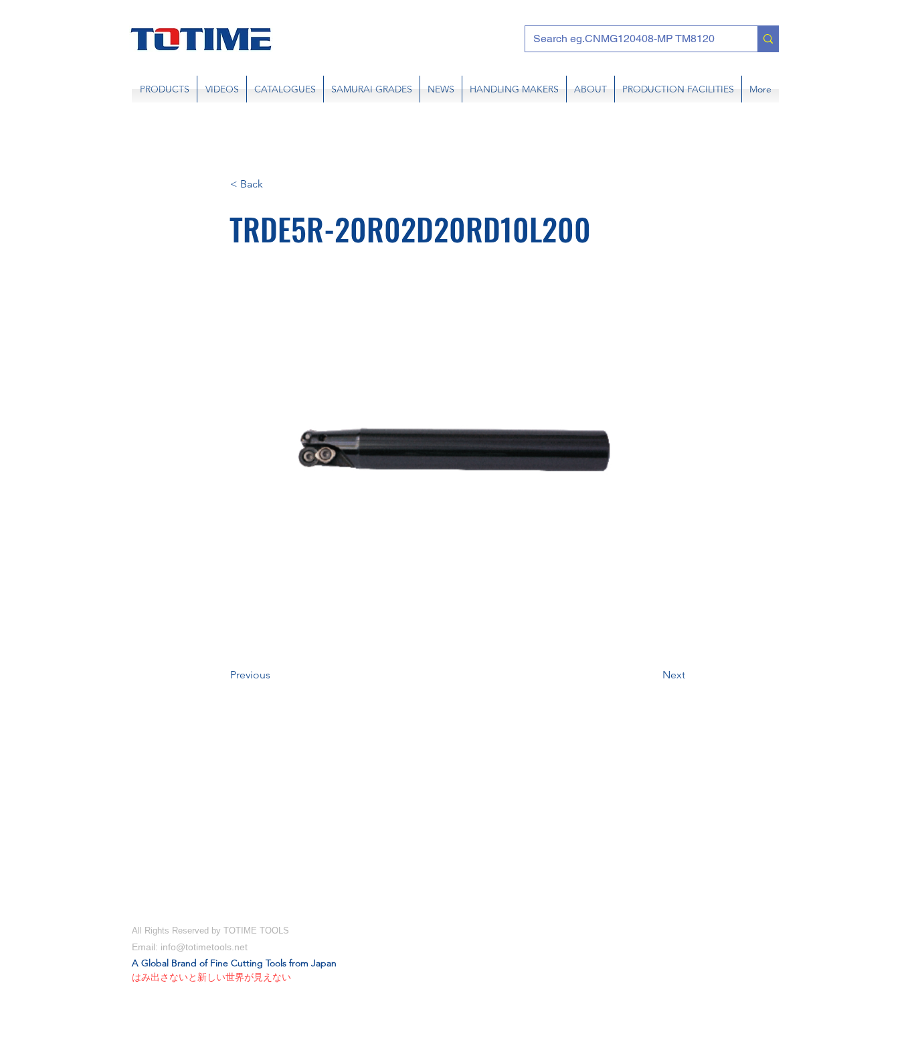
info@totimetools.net (204, 947)
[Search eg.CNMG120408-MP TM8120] (767, 39)
